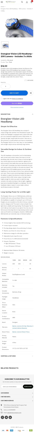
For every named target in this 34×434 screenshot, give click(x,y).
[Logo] (11, 2)
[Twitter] (6, 417)
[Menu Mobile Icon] (2, 2)
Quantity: (3, 82)
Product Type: (5, 62)
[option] (17, 25)
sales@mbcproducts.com (14, 412)
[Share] (30, 93)
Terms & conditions (17, 98)
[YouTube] (10, 417)
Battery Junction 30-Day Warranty (22, 326)
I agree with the (7, 98)
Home (2, 6)
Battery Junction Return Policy (20, 332)
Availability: (4, 60)
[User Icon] (27, 2)
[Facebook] (2, 417)
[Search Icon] (22, 2)
